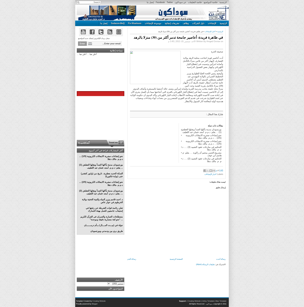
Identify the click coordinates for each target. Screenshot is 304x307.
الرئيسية (223, 2)
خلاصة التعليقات (195, 2)
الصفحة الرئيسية (176, 259)
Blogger (95, 304)
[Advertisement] (153, 143)
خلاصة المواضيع (211, 2)
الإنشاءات (212, 23)
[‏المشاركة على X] (207, 170)
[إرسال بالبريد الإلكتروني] (213, 170)
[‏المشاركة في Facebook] (204, 170)
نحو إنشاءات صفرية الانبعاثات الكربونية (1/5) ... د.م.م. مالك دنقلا (204, 142)
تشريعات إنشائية (172, 23)
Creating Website (194, 301)
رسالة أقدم (131, 259)
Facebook (160, 2)
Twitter (170, 2)
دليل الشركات (198, 23)
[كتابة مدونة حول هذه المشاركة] (210, 170)
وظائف (186, 23)
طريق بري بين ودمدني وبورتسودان (106, 231)
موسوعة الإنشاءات (153, 23)
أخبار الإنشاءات (210, 31)
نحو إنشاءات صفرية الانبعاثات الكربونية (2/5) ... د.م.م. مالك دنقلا (204, 136)
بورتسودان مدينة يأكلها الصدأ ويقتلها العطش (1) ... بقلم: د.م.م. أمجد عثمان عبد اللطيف (201, 130)
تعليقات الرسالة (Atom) (205, 264)
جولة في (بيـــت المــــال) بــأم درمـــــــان (103, 225)
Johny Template (208, 301)
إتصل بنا (150, 2)
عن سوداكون (180, 2)
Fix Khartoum (134, 23)
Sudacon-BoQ (118, 23)
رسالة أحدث (221, 259)
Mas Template (221, 301)
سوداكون (209, 304)
